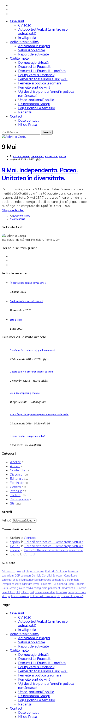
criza (15, 579)
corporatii (7, 579)
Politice (51, 156)
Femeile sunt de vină (34, 87)
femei (36, 583)
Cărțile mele (19, 58)
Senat (71, 592)
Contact (16, 116)
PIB (18, 592)
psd (31, 592)
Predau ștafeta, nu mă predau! (26, 301)
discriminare (72, 579)
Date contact (28, 121)
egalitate (27, 583)
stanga (6, 596)
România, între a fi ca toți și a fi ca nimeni (32, 350)
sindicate (80, 592)
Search (46, 132)
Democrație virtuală (33, 63)
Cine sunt (17, 21)
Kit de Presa (27, 125)
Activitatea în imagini (34, 46)
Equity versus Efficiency (36, 75)
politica (24, 592)
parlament (54, 588)
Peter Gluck (8, 592)
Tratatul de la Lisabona (43, 596)
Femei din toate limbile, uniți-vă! (42, 79)
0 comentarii (17, 219)
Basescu (73, 571)
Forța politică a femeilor (36, 108)
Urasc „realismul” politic (36, 100)
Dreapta (6, 583)
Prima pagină (19, 499)
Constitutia (70, 575)
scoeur (15, 550)
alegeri (21, 571)
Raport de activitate (33, 54)
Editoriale (21, 156)
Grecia (12, 588)
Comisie (36, 575)
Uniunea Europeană (72, 596)
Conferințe (17, 470)
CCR (17, 575)
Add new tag (9, 571)
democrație (58, 579)
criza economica (28, 579)
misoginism (40, 588)
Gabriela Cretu (21, 215)
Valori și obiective (31, 50)
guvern (21, 588)
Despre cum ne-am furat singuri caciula (31, 371)
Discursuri (17, 474)
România (61, 592)
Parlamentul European (73, 588)
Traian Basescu (20, 596)
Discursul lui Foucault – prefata (42, 71)
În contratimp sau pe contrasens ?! (28, 282)
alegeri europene (35, 571)
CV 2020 (24, 25)
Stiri (62, 156)
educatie (16, 583)
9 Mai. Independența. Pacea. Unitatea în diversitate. (40, 174)
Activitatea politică (24, 42)
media (29, 588)
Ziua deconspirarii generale (25, 393)
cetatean (26, 575)
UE (58, 596)
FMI (54, 583)
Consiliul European (52, 575)
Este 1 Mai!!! (16, 319)
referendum (48, 592)
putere (38, 592)
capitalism (8, 575)
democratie (44, 579)
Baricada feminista (56, 571)
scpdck (15, 542)
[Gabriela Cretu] (14, 137)
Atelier (15, 466)
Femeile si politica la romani (39, 83)
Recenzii (24, 112)
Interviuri (16, 491)
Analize (15, 462)
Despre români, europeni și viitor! (27, 436)
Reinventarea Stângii (34, 104)
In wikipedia (27, 38)
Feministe (17, 483)
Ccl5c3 (15, 546)
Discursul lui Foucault (34, 67)
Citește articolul (13, 210)
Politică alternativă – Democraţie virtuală (53, 542)
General (37, 156)
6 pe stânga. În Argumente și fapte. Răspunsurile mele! (39, 414)
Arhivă (6, 520)
